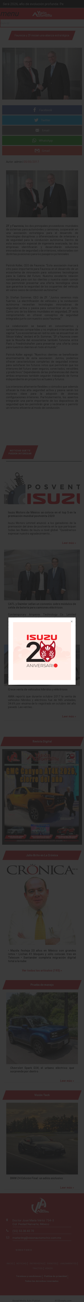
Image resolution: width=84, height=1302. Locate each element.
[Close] (71, 621)
